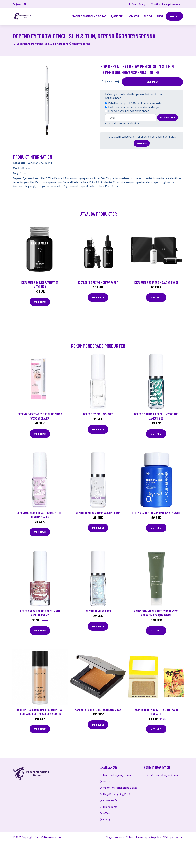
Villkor (130, 837)
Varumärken (35, 162)
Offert (106, 813)
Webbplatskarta (172, 837)
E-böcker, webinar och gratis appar (128, 111)
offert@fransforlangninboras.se (165, 4)
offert (174, 16)
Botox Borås (110, 800)
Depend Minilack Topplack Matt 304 (98, 512)
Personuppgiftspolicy (148, 837)
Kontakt (119, 837)
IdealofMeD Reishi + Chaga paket (98, 282)
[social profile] (25, 4)
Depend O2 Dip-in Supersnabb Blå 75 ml (156, 512)
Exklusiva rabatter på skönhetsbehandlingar (133, 107)
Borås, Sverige (139, 4)
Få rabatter (167, 117)
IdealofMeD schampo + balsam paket (156, 282)
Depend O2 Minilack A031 (98, 414)
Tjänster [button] (117, 16)
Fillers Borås (110, 807)
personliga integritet (118, 123)
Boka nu (142, 143)
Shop (160, 16)
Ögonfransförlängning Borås (120, 787)
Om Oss (107, 781)
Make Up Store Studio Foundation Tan (98, 709)
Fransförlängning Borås (88, 16)
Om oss (134, 16)
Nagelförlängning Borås (117, 794)
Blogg (147, 16)
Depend (47, 162)
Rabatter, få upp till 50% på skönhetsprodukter (135, 103)
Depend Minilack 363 (98, 611)
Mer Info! (152, 81)
